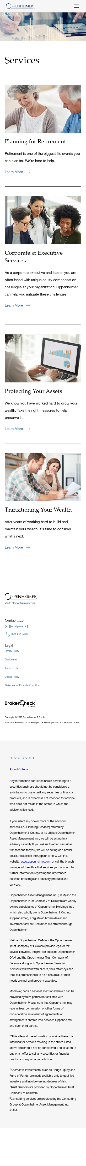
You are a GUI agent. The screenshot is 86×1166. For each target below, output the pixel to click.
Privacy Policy (12, 650)
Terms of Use (12, 668)
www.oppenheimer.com (35, 861)
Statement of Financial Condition (22, 685)
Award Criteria (19, 769)
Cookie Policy (12, 676)
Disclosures (11, 659)
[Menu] (76, 6)
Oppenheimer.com (23, 603)
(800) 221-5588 (19, 633)
